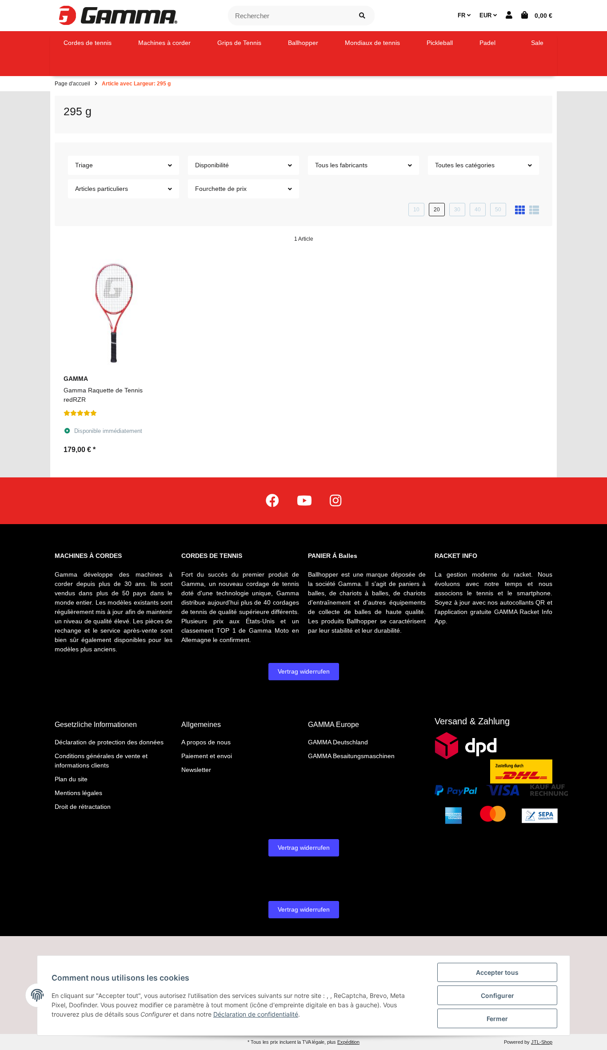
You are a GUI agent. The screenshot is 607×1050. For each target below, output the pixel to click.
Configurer (497, 995)
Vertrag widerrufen (304, 671)
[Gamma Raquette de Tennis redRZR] (113, 311)
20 (437, 209)
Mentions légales (78, 792)
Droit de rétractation (83, 806)
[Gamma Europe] (117, 15)
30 (457, 209)
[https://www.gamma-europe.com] (272, 501)
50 (498, 209)
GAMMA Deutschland (338, 742)
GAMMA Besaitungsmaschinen (351, 755)
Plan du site (71, 779)
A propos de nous (206, 742)
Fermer (497, 1018)
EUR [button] (486, 15)
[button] (509, 15)
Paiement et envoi (206, 755)
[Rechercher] (362, 16)
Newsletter (196, 769)
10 (416, 209)
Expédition (348, 1042)
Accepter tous (497, 972)
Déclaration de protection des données (109, 742)
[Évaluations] (80, 413)
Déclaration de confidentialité (255, 1014)
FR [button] (462, 15)
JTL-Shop (541, 1042)
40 (478, 209)
